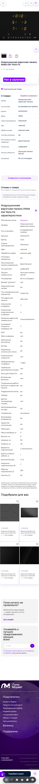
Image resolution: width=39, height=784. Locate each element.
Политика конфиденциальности (28, 758)
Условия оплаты (9, 711)
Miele (22, 240)
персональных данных (19, 653)
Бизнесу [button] (8, 725)
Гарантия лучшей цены (12, 705)
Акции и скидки (9, 702)
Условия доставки (10, 715)
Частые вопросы (10, 721)
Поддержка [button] (10, 731)
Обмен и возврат (10, 718)
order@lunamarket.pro (31, 765)
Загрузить (24, 220)
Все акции (8, 620)
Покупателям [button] (11, 697)
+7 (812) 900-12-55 (33, 768)
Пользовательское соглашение (29, 761)
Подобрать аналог (16, 774)
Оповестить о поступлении (19, 178)
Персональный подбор (12, 708)
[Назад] (3, 3)
